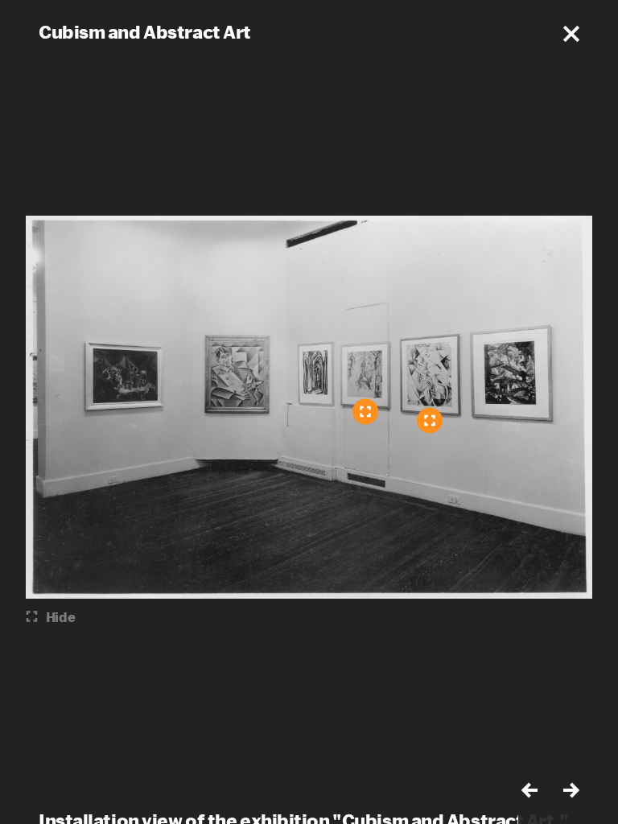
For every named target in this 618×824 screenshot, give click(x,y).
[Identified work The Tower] (365, 412)
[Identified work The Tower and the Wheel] (429, 421)
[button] (571, 33)
